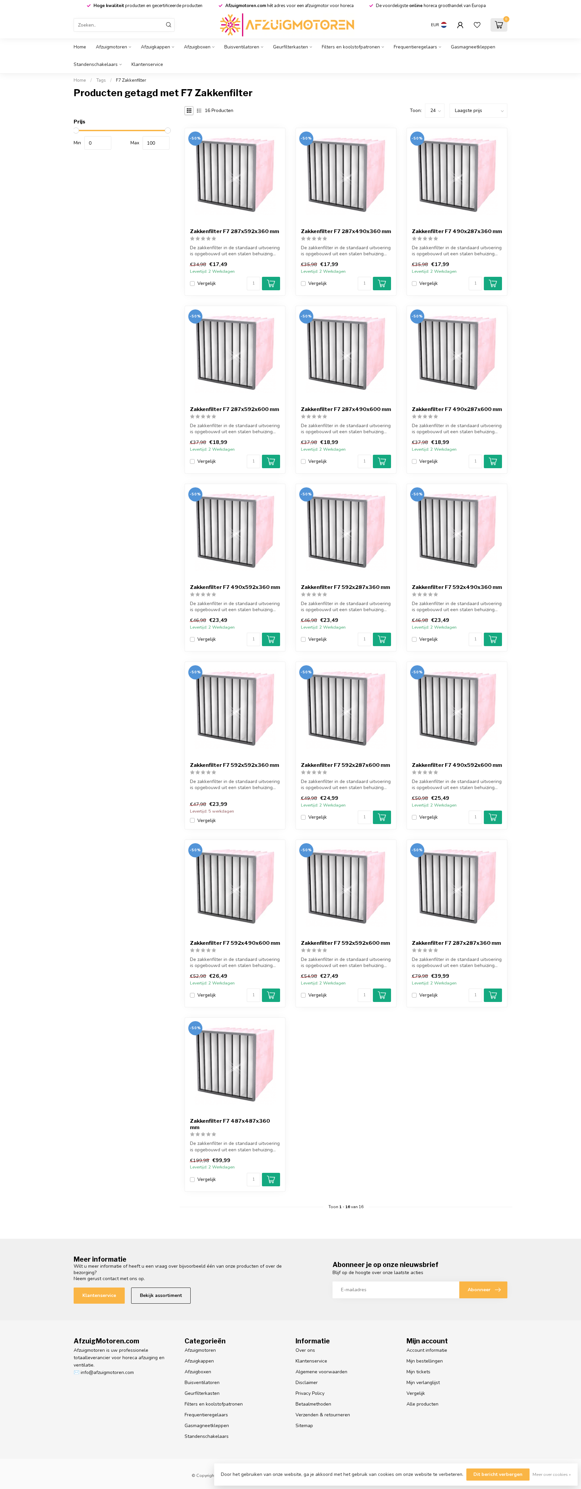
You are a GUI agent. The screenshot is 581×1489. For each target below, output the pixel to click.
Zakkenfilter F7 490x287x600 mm (457, 409)
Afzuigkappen (155, 47)
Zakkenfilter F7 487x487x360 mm (230, 1124)
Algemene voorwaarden (321, 1372)
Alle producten (422, 1404)
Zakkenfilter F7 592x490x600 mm (235, 943)
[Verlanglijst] (477, 25)
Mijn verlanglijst (423, 1382)
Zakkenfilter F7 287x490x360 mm (346, 231)
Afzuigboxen (197, 47)
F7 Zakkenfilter (131, 80)
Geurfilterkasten (290, 47)
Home (80, 47)
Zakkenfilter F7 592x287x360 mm (345, 587)
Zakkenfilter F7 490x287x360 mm (457, 231)
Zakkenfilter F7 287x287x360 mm (456, 943)
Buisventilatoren (241, 47)
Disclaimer (307, 1382)
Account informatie (426, 1350)
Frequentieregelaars (415, 47)
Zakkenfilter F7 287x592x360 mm (234, 231)
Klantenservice (147, 64)
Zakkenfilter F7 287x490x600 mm (346, 409)
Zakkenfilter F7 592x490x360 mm (457, 587)
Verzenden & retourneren (323, 1415)
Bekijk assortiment (161, 1295)
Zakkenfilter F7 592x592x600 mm (345, 943)
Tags (101, 80)
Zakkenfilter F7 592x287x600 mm (345, 765)
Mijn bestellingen (424, 1361)
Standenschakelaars (96, 64)
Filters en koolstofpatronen (351, 47)
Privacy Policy (310, 1393)
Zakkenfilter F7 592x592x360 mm (234, 765)
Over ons (305, 1350)
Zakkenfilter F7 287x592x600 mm (234, 409)
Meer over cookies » (552, 1474)
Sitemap (304, 1425)
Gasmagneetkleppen (473, 47)
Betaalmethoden (313, 1404)
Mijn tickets (418, 1372)
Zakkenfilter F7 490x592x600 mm (457, 765)
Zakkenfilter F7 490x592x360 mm (235, 587)
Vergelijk (206, 283)
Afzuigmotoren (111, 47)
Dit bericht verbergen (497, 1474)
